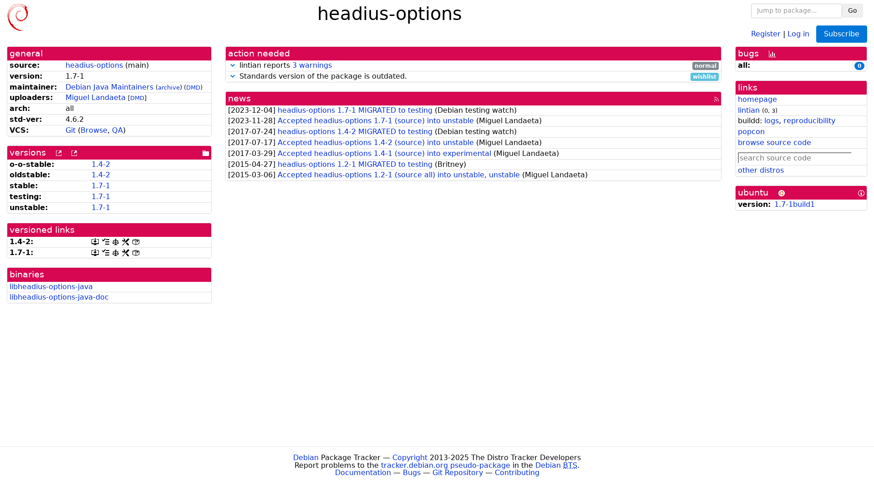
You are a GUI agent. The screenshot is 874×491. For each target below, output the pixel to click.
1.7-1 (100, 185)
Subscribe (841, 34)
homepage (757, 99)
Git (71, 130)
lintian (749, 110)
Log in (798, 33)
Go (852, 10)
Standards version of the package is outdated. (476, 76)
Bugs (412, 472)
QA (117, 130)
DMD (193, 87)
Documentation (363, 472)
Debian (306, 457)
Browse (94, 130)
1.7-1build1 (794, 204)
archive (169, 87)
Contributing (517, 472)
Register (766, 33)
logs (771, 120)
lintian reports (476, 66)
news (239, 98)
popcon (751, 131)
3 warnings (312, 65)
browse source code (774, 142)
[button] (232, 65)
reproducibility (809, 120)
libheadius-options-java (51, 286)
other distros (761, 170)
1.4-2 (100, 164)
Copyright (409, 457)
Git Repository (457, 472)
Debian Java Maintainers (109, 87)
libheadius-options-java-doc (59, 297)
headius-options (94, 65)
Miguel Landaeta (96, 97)
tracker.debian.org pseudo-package (445, 465)
